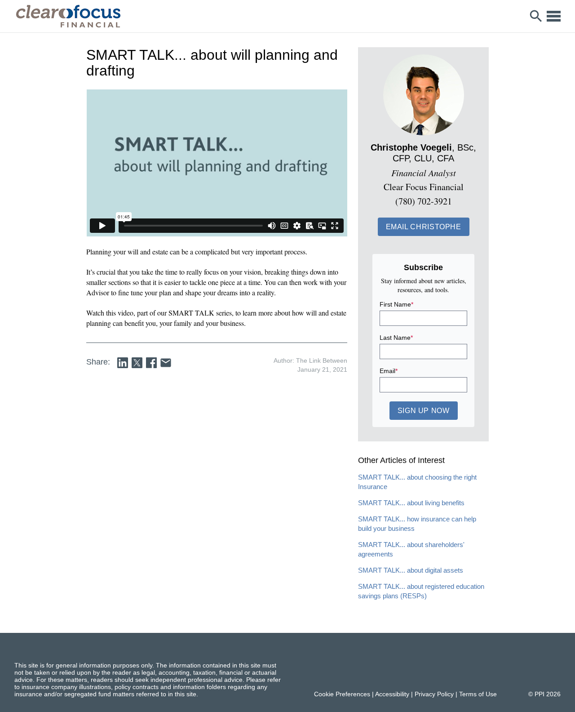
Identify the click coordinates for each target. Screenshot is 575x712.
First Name (396, 304)
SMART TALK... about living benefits (411, 503)
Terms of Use (478, 694)
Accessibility (392, 694)
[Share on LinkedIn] (122, 362)
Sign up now (424, 410)
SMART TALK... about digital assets (410, 570)
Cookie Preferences (342, 694)
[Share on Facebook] (151, 362)
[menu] (554, 16)
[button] (423, 227)
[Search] (536, 16)
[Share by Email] (165, 362)
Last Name (396, 337)
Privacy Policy (434, 694)
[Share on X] (137, 362)
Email (389, 370)
